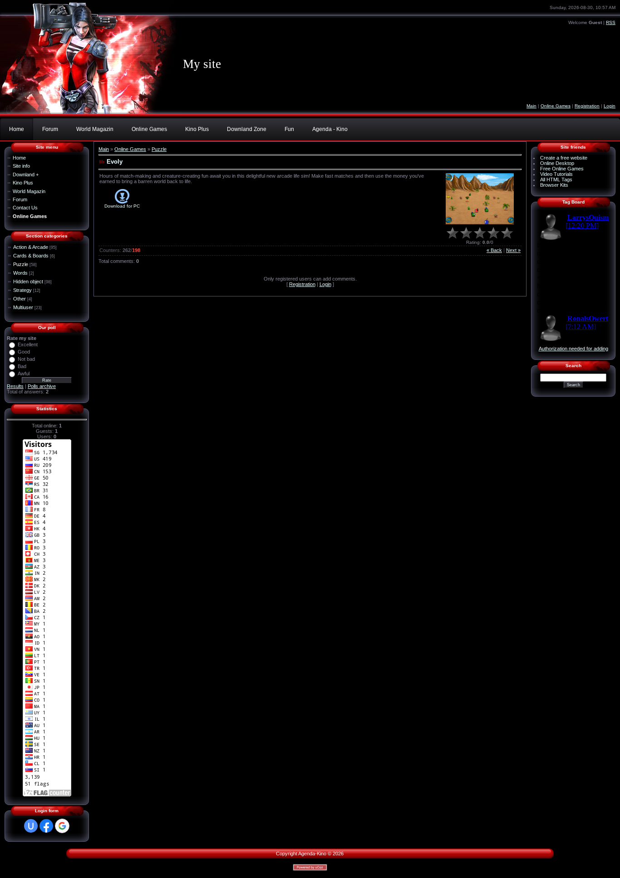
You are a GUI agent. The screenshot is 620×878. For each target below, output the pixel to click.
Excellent (28, 344)
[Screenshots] (480, 198)
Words (20, 273)
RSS (610, 22)
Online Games (556, 105)
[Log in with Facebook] (46, 826)
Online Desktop (557, 163)
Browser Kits (554, 185)
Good (24, 351)
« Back (494, 250)
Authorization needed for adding (573, 348)
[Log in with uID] (31, 826)
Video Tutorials (556, 174)
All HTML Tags (556, 179)
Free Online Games (562, 168)
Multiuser (23, 307)
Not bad (26, 359)
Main (531, 105)
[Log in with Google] (62, 826)
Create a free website (563, 157)
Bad (22, 366)
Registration (587, 105)
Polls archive (42, 386)
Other (19, 298)
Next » (513, 250)
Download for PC (122, 206)
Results (15, 386)
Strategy (22, 290)
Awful (24, 373)
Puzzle (20, 264)
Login (609, 105)
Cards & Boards (31, 255)
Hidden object (28, 281)
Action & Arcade (30, 247)
